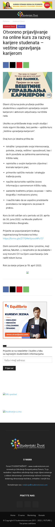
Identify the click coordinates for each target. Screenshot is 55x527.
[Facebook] (6, 65)
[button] (5, 14)
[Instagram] (28, 504)
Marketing (31, 515)
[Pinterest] (19, 65)
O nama (21, 515)
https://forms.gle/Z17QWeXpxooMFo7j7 (23, 238)
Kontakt (42, 515)
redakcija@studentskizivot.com (35, 485)
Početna (6, 21)
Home (12, 515)
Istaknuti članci (19, 21)
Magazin (21, 26)
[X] (13, 65)
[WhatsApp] (26, 65)
